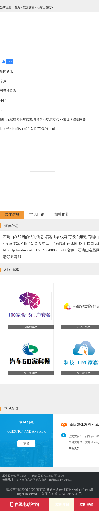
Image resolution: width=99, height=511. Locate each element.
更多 (26, 443)
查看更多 (74, 448)
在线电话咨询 (26, 504)
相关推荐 (61, 214)
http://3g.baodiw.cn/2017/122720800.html (27, 128)
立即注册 (62, 504)
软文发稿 (29, 7)
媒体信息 (12, 214)
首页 (18, 7)
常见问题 (36, 214)
